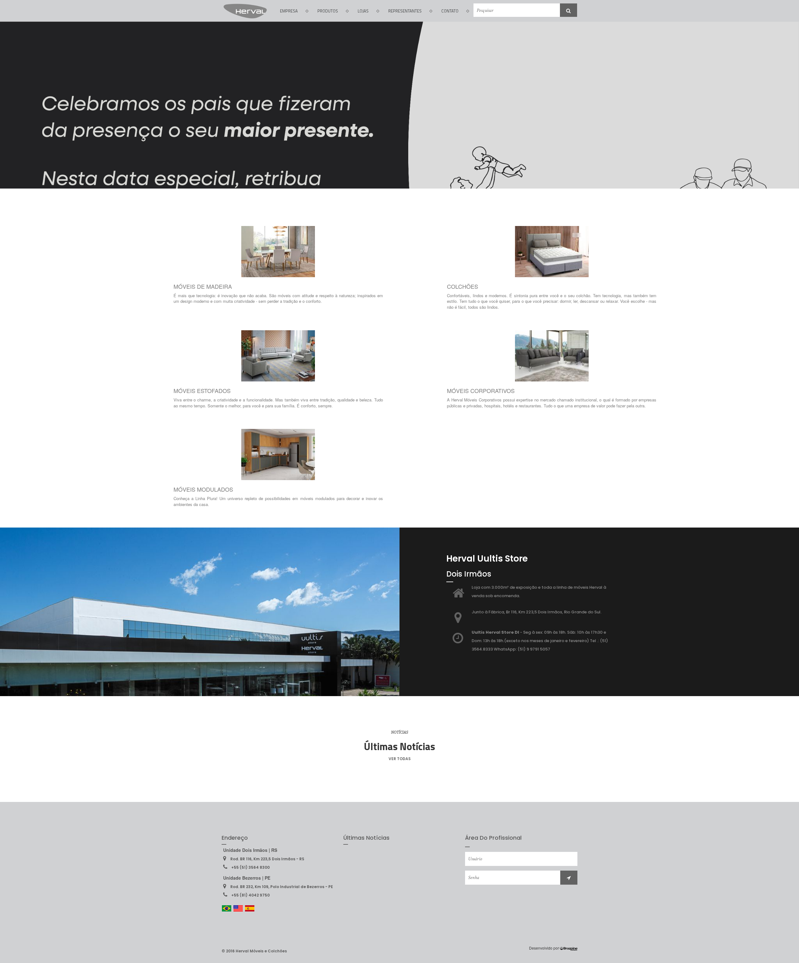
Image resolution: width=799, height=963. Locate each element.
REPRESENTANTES (405, 11)
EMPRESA (289, 11)
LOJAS (363, 11)
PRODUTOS (327, 11)
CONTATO (449, 11)
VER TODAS (400, 758)
